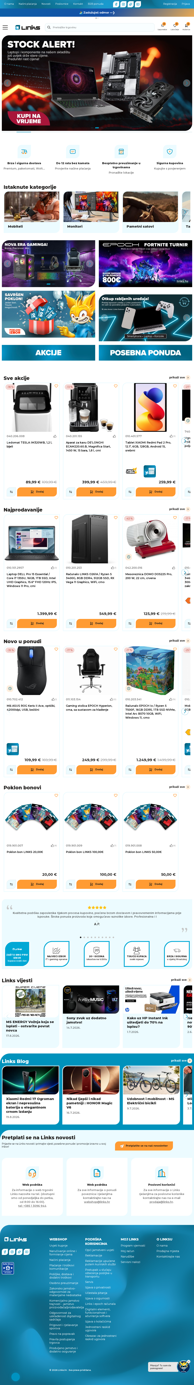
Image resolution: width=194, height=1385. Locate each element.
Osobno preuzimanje (63, 1281)
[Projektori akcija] (97, 83)
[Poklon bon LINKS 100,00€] (91, 842)
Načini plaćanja (28, 3)
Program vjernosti (133, 1243)
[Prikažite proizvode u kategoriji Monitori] (91, 212)
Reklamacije (93, 1253)
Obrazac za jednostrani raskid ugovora (101, 1335)
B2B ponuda (95, 3)
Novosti (46, 3)
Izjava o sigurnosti (97, 1296)
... (97, 920)
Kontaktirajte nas (168, 1254)
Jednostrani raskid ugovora (97, 1326)
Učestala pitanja (96, 1291)
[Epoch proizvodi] (48, 263)
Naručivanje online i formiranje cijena (63, 1250)
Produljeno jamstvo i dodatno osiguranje (63, 1348)
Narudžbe (127, 1254)
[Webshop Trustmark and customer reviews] (8, 1266)
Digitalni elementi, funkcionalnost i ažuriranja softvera (97, 1311)
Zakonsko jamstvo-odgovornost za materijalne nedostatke (65, 1290)
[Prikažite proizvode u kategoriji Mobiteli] (31, 212)
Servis (89, 1280)
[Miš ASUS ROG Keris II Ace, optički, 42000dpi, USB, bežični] (31, 711)
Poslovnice (61, 3)
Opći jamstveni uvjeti (99, 1248)
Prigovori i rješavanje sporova (63, 1324)
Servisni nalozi (130, 1260)
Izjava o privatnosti (98, 1285)
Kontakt (78, 3)
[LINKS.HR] (15, 1377)
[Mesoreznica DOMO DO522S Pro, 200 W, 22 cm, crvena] (150, 572)
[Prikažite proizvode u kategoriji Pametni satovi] (150, 212)
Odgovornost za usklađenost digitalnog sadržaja (65, 1314)
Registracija (170, 3)
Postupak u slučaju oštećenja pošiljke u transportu (98, 1271)
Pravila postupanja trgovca (62, 1339)
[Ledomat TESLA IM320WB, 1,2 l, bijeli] (31, 441)
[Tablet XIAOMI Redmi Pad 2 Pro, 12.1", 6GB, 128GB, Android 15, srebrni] (150, 441)
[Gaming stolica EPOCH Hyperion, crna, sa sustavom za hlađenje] (91, 711)
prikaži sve (177, 377)
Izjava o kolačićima (98, 1319)
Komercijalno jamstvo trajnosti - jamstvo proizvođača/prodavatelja (65, 1302)
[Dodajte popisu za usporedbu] (11, 491)
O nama (9, 3)
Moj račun (127, 1249)
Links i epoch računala (100, 1302)
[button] (80, 935)
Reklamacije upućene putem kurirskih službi (100, 1260)
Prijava (186, 3)
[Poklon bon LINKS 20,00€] (31, 842)
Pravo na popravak (62, 1332)
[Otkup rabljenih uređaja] (145, 317)
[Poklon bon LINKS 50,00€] (150, 842)
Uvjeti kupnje (58, 1243)
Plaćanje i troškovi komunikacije (61, 1265)
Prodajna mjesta (168, 1249)
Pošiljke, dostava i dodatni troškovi (61, 1274)
